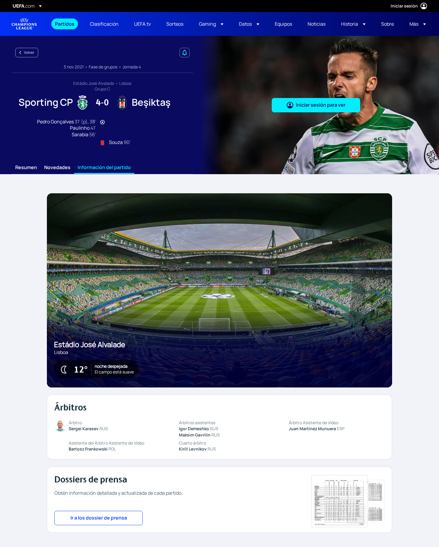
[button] (211, 24)
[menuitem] (65, 24)
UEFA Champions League (24, 24)
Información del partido (104, 167)
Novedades (57, 167)
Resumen (26, 167)
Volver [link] (29, 52)
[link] (64, 24)
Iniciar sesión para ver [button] (321, 105)
